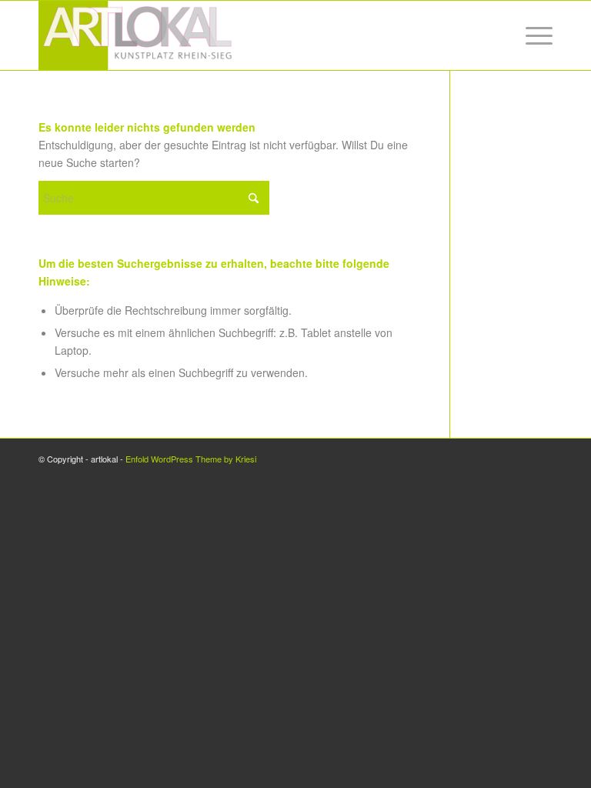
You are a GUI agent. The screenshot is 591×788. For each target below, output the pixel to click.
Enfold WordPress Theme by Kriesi (190, 458)
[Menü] (531, 35)
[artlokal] (137, 35)
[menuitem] (531, 35)
